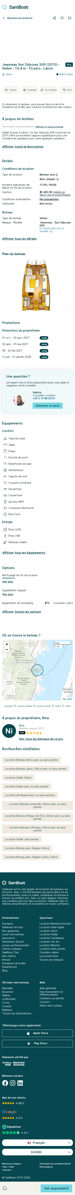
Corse (5, 1002)
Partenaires (46, 1166)
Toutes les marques (51, 959)
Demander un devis (48, 405)
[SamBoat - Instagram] (13, 1083)
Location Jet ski (49, 941)
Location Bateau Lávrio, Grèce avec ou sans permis (35, 768)
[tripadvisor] (12, 1127)
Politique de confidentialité (55, 1163)
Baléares (7, 1009)
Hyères (6, 995)
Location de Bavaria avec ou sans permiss (30, 795)
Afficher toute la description (22, 146)
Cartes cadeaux (11, 948)
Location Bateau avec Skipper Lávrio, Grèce (31, 857)
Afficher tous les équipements (23, 552)
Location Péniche (50, 945)
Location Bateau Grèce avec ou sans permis (31, 760)
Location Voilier (49, 934)
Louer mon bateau (13, 934)
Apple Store (40, 1033)
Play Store (40, 1043)
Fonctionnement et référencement (51, 993)
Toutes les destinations (16, 1013)
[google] (9, 1112)
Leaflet (68, 698)
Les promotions (49, 956)
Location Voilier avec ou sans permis (26, 786)
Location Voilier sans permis (22, 839)
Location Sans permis (52, 948)
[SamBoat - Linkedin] (20, 1083)
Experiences (9, 966)
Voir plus (7, 581)
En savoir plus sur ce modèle (52, 230)
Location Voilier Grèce (18, 777)
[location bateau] (15, 7)
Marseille (7, 988)
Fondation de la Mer (14, 963)
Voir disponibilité (56, 1188)
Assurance (8, 937)
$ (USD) (36, 1152)
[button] (6, 644)
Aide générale (48, 988)
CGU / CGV (8, 1166)
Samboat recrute (12, 927)
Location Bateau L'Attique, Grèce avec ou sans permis (37, 829)
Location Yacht (49, 930)
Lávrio (8, 74)
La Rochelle (9, 998)
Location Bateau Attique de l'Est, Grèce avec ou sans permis (37, 817)
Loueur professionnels (15, 945)
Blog (4, 970)
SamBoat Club (10, 952)
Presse (6, 959)
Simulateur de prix (13, 941)
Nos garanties (10, 930)
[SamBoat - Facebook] (5, 1083)
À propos (7, 923)
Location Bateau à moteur (55, 923)
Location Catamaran (52, 937)
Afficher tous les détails (19, 238)
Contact (45, 1001)
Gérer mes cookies (51, 1005)
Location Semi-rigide (52, 927)
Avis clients (9, 956)
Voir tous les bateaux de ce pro (41, 739)
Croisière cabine (49, 952)
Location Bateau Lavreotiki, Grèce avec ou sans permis (37, 805)
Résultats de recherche (19, 17)
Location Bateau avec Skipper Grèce (27, 848)
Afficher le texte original (49, 126)
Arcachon (7, 991)
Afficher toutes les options (21, 611)
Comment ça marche (52, 998)
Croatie (6, 1006)
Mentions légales (11, 1163)
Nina (21, 725)
